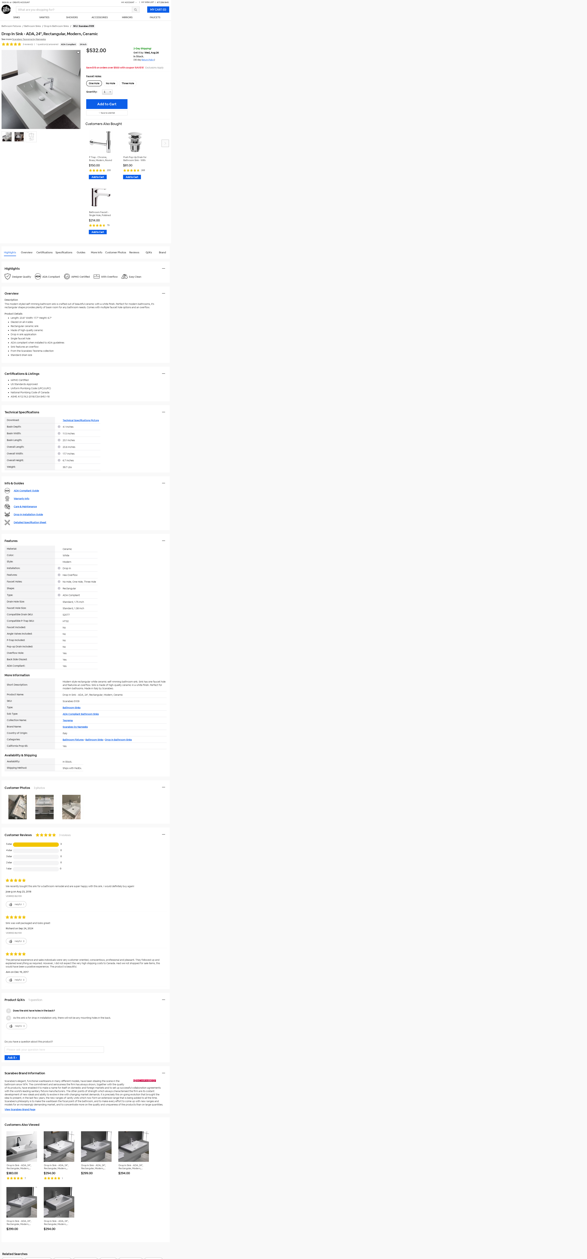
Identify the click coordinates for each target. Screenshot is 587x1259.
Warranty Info (21, 498)
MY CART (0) (158, 9)
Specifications (63, 252)
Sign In (5, 2)
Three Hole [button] (128, 83)
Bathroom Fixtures (73, 739)
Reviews (134, 252)
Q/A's (149, 252)
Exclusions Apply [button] (154, 67)
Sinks (16, 17)
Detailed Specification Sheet (30, 522)
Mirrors (127, 17)
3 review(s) (28, 44)
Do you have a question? (15, 260)
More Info (96, 252)
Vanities (44, 17)
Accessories (100, 17)
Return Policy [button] (148, 59)
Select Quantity (117, 93)
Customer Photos (115, 252)
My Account (128, 2)
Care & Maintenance (25, 506)
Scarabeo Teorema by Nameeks (29, 39)
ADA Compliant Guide (26, 490)
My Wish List (147, 2)
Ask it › (12, 1058)
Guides (81, 252)
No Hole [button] (110, 83)
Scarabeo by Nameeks (75, 727)
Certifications (44, 252)
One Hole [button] (94, 83)
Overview (27, 252)
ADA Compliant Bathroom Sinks (81, 714)
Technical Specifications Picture (81, 420)
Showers (72, 17)
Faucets (155, 17)
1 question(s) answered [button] (47, 44)
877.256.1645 (163, 2)
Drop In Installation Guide (28, 514)
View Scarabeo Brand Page (20, 1109)
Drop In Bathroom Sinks (118, 739)
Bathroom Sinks (71, 707)
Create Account (21, 2)
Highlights (10, 252)
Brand (162, 252)
